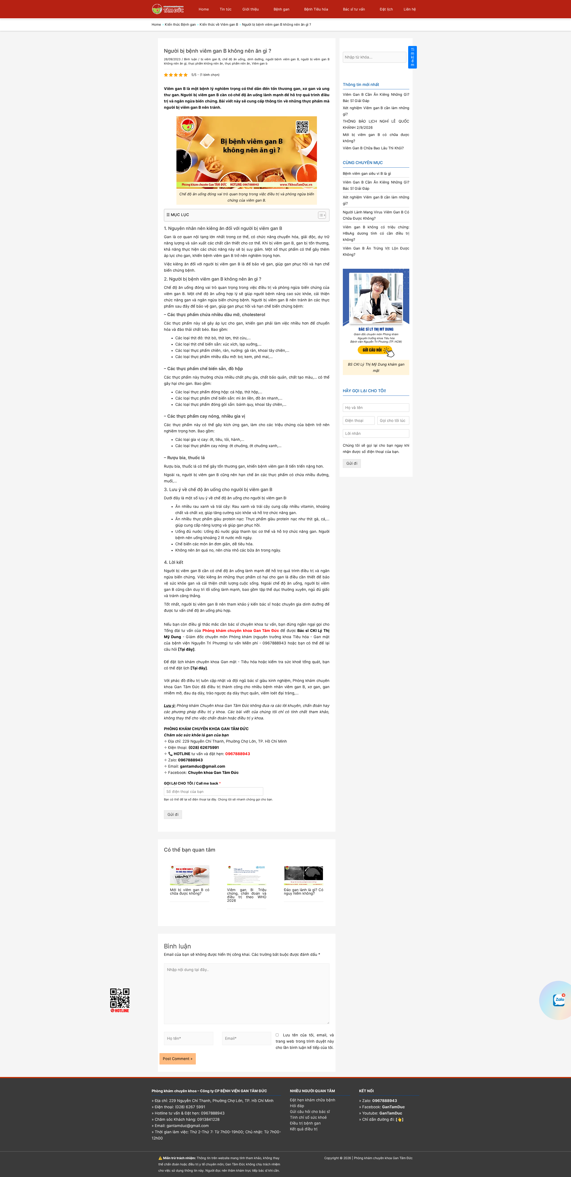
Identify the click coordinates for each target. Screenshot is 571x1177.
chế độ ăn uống (233, 59)
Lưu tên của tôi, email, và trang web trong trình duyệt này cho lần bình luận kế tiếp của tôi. (305, 1041)
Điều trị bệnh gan (305, 1123)
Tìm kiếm (412, 57)
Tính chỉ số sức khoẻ (308, 1117)
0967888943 (274, 643)
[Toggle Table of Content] (320, 215)
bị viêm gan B (210, 59)
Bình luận (190, 59)
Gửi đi (173, 814)
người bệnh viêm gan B (282, 59)
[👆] (399, 1119)
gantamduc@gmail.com (202, 766)
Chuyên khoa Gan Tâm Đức (213, 772)
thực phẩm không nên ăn (205, 63)
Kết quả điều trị (303, 1129)
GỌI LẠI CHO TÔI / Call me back (192, 783)
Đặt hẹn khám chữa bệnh (312, 1100)
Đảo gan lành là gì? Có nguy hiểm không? (303, 891)
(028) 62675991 (203, 747)
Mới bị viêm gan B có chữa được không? (189, 891)
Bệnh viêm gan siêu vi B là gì (367, 173)
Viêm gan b (259, 63)
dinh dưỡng (255, 59)
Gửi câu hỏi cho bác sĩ (310, 1111)
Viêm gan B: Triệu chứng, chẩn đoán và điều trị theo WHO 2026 (247, 895)
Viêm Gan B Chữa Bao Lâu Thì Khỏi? (373, 148)
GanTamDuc (393, 1107)
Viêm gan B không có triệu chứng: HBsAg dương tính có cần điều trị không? (376, 233)
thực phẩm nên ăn (237, 63)
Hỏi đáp (297, 1106)
